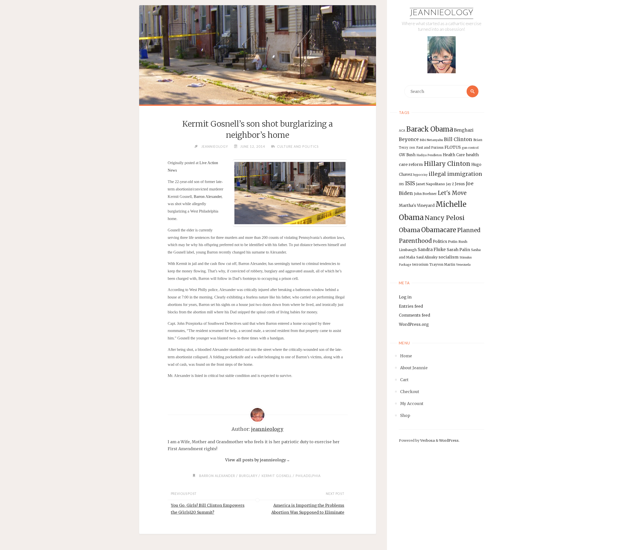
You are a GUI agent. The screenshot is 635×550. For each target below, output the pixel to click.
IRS (401, 184)
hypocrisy (420, 175)
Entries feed (411, 306)
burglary (248, 476)
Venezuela (463, 264)
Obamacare (438, 230)
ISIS (410, 183)
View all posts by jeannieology (257, 459)
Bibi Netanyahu (431, 140)
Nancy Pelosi (445, 218)
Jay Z (450, 184)
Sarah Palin (458, 249)
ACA (402, 130)
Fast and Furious (430, 148)
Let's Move (452, 193)
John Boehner (425, 194)
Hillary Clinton (447, 164)
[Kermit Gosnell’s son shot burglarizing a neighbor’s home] (257, 73)
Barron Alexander (208, 196)
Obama (409, 230)
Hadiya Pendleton (429, 155)
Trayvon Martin (442, 264)
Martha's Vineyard (417, 205)
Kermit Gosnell (277, 476)
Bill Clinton (458, 139)
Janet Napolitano (430, 184)
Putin (452, 241)
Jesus (460, 184)
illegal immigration (455, 174)
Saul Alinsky (427, 257)
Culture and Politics (298, 146)
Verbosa (427, 440)
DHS (412, 147)
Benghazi (464, 130)
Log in (405, 296)
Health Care (454, 154)
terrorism (420, 264)
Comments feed (414, 315)
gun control (470, 147)
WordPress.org (414, 324)
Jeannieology (441, 13)
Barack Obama (429, 129)
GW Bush (407, 154)
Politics (440, 241)
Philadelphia (308, 476)
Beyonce (409, 139)
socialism (449, 257)
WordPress (449, 440)
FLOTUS (452, 147)
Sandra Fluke (432, 249)
